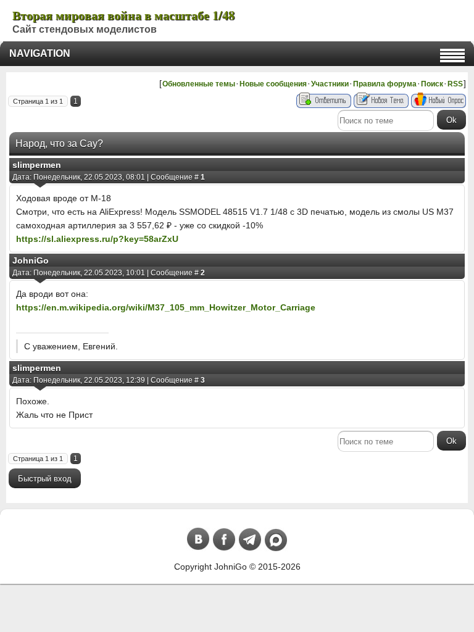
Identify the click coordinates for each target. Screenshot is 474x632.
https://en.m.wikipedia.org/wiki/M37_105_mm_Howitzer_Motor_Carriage (165, 307)
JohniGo (30, 260)
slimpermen (36, 165)
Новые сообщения (273, 84)
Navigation (39, 53)
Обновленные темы (198, 84)
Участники (330, 84)
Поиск (432, 84)
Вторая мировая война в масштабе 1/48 (123, 15)
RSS (455, 84)
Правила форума (385, 84)
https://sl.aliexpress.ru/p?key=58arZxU (97, 239)
